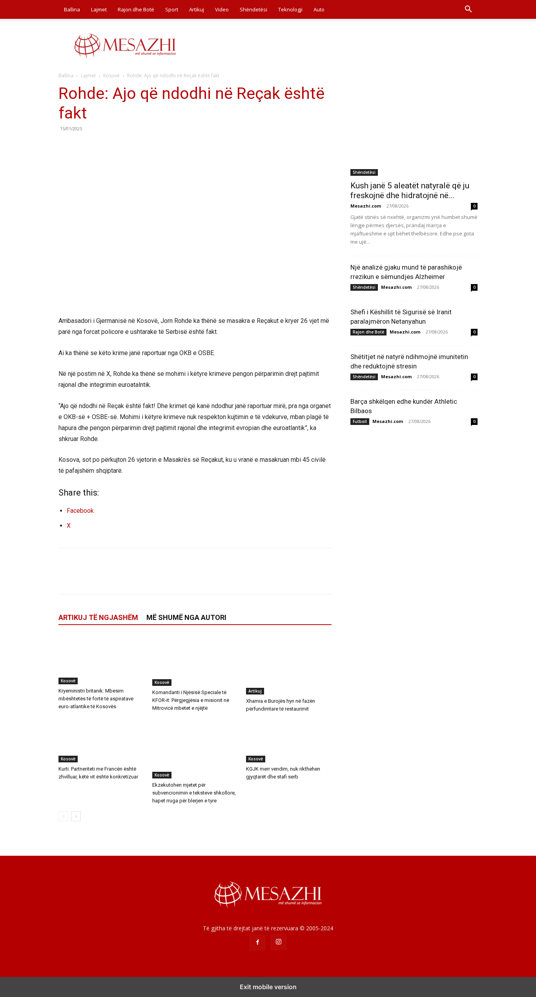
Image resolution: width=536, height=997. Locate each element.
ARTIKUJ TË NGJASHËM (98, 617)
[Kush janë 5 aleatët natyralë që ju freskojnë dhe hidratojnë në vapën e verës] (414, 130)
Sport (171, 9)
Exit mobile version (268, 987)
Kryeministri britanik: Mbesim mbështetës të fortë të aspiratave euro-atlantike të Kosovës (95, 698)
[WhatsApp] (120, 146)
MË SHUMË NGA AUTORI (186, 617)
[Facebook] (66, 146)
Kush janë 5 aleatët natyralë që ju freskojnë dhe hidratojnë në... (409, 190)
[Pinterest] (102, 146)
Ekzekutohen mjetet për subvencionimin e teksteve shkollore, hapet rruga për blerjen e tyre (194, 793)
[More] (139, 146)
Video (222, 9)
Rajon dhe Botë (136, 9)
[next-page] (76, 816)
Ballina (72, 9)
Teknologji (290, 9)
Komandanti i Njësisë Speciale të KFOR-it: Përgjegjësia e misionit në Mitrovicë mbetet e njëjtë (190, 700)
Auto (319, 9)
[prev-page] (63, 816)
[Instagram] (278, 942)
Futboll (360, 421)
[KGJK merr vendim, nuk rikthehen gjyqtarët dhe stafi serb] (289, 741)
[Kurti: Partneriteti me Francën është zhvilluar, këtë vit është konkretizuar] (101, 741)
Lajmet (99, 9)
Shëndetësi (253, 9)
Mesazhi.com (365, 206)
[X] (84, 146)
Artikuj (196, 9)
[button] (468, 10)
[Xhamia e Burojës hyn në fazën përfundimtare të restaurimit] (289, 665)
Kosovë (111, 75)
